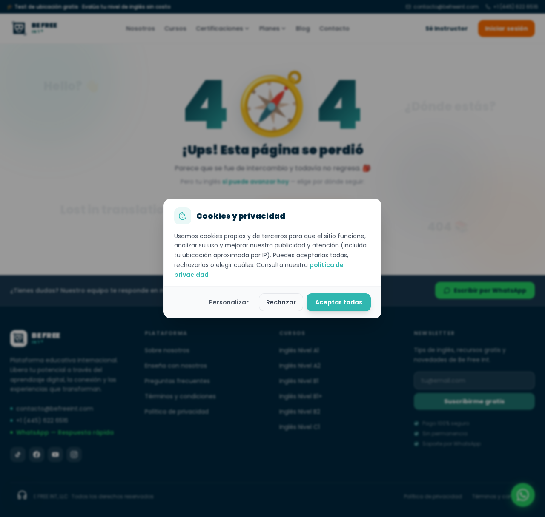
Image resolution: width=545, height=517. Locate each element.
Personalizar (229, 302)
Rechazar (281, 302)
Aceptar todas (338, 302)
